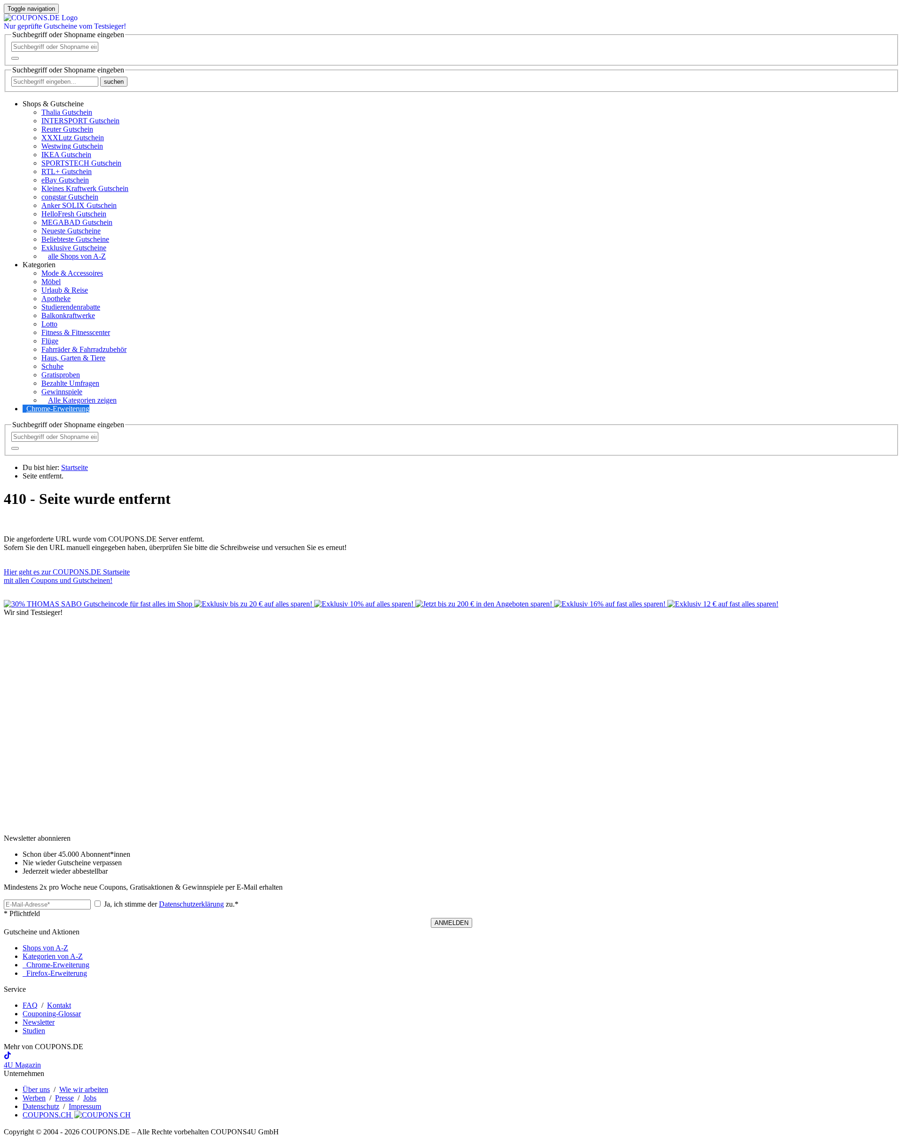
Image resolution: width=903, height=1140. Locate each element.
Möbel (51, 282)
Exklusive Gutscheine (73, 248)
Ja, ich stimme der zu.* (170, 904)
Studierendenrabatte (70, 307)
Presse (64, 1098)
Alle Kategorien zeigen (82, 400)
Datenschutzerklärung (191, 904)
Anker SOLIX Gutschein (79, 205)
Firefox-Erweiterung (55, 973)
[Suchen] (15, 58)
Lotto (49, 324)
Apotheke (56, 299)
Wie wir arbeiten (83, 1089)
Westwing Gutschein (72, 146)
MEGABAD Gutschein (76, 222)
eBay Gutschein (65, 180)
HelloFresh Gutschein (73, 214)
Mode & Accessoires (72, 273)
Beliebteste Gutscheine (75, 239)
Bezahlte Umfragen (70, 383)
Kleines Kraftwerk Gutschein (84, 188)
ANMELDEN (451, 922)
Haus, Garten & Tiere (73, 358)
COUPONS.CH (48, 1115)
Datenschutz (41, 1106)
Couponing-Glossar (52, 1014)
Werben (34, 1098)
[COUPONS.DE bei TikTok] (7, 1056)
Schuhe (52, 366)
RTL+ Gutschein (66, 171)
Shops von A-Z (45, 948)
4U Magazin (22, 1065)
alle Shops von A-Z (77, 256)
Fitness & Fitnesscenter (75, 332)
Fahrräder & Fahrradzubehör (84, 349)
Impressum (85, 1106)
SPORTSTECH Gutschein (81, 163)
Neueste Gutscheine (71, 231)
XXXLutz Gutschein (72, 138)
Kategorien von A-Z (53, 956)
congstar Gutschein (69, 197)
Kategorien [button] (39, 265)
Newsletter (39, 1022)
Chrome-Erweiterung (57, 409)
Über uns (36, 1089)
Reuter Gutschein (67, 129)
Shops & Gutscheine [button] (53, 104)
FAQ (30, 1005)
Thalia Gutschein (66, 112)
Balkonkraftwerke (68, 315)
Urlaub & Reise (64, 290)
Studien (34, 1031)
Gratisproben (60, 375)
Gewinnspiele (61, 392)
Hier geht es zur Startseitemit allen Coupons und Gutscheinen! (67, 576)
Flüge (49, 341)
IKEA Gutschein (66, 155)
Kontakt (59, 1005)
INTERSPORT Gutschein (80, 121)
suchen (114, 81)
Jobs (89, 1098)
